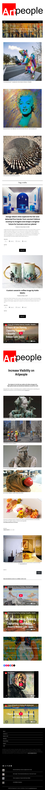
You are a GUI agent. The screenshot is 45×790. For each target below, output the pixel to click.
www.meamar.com (23, 563)
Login (4, 745)
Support (4, 743)
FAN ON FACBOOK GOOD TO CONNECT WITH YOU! (14, 578)
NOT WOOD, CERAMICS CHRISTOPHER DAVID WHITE (13, 493)
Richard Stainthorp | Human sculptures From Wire (22, 769)
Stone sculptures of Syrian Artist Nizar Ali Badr (21, 778)
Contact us (5, 733)
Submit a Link (5, 736)
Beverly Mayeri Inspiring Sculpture (10, 468)
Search (4, 569)
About (4, 731)
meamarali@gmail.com (32, 753)
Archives (5, 528)
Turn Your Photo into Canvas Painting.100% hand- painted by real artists (22, 648)
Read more (22, 250)
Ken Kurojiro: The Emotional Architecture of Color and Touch (24, 773)
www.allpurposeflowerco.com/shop (10, 522)
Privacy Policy (5, 741)
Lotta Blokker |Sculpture (17, 782)
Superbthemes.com (33, 788)
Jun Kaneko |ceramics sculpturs (9, 443)
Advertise (5, 738)
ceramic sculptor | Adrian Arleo (9, 418)
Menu (39, 21)
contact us (27, 390)
